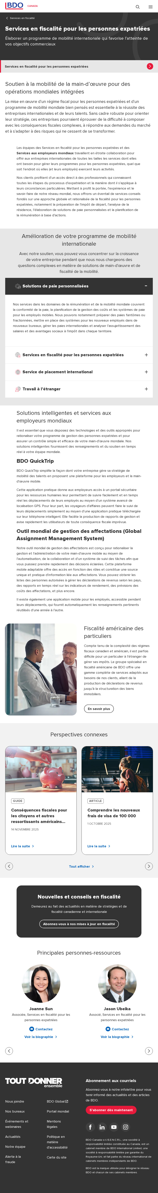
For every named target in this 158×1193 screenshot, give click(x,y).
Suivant (149, 866)
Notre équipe (15, 1147)
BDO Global (56, 1101)
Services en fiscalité (22, 18)
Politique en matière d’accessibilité (57, 1142)
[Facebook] (90, 1127)
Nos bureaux (15, 1111)
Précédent (9, 866)
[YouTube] (113, 1127)
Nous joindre (14, 1101)
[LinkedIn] (102, 1127)
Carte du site (56, 1157)
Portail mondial (58, 1111)
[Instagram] (125, 1127)
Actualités (12, 1137)
